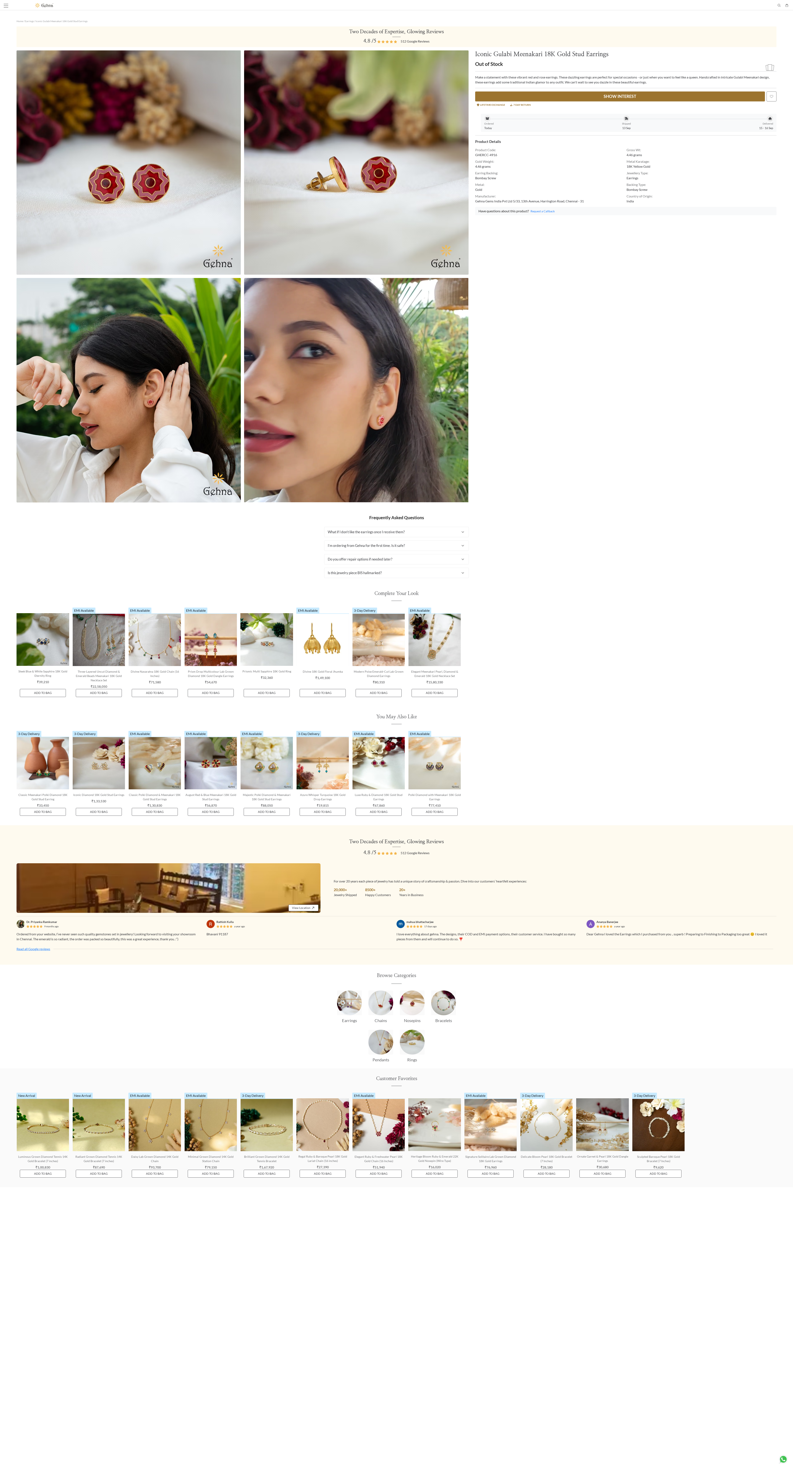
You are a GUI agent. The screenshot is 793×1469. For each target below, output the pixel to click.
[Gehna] (215, 5)
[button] (396, 532)
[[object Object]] (771, 96)
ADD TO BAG (43, 693)
